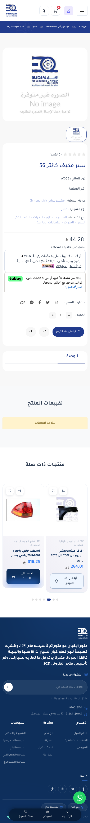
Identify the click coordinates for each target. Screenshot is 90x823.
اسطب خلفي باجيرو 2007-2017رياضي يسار (26, 554)
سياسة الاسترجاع (15, 762)
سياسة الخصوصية (14, 740)
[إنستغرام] (62, 789)
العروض (82, 747)
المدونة (49, 740)
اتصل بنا (48, 755)
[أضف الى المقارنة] (63, 491)
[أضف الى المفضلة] (53, 491)
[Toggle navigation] (82, 11)
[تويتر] (73, 789)
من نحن (48, 733)
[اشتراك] (8, 687)
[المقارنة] (44, 11)
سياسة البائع (18, 747)
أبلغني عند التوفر (66, 331)
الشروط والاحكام (15, 733)
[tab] (71, 359)
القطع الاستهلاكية (76, 740)
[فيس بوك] (83, 789)
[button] (67, 10)
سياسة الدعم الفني (14, 755)
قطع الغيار (80, 733)
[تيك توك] (52, 789)
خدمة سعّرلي (45, 747)
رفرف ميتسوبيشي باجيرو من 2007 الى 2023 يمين (67, 556)
